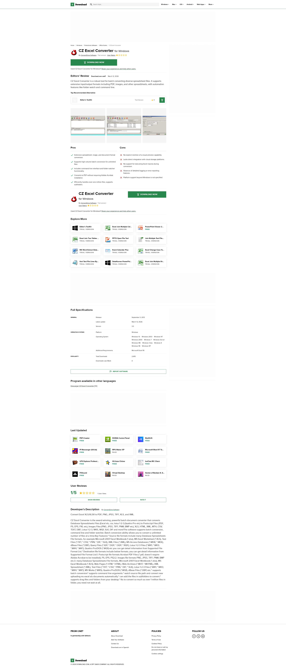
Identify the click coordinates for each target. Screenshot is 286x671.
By (87, 55)
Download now (95, 62)
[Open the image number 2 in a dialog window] (160, 125)
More (210, 4)
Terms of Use (156, 640)
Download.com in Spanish (120, 647)
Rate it (143, 500)
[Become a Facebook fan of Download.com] (194, 636)
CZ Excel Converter (104, 50)
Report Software (120, 371)
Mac (173, 4)
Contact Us (115, 644)
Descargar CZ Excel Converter (82, 386)
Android (189, 4)
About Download (117, 636)
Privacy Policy (156, 636)
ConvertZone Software (111, 510)
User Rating (111, 55)
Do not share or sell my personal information (160, 648)
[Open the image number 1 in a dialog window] (124, 125)
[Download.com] (79, 4)
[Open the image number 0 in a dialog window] (88, 125)
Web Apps (200, 4)
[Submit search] (91, 4)
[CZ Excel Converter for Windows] (74, 52)
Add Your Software (117, 640)
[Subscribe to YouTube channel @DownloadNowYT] (203, 636)
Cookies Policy (157, 644)
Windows (164, 4)
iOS (181, 4)
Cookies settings (157, 654)
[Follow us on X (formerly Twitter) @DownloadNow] (198, 636)
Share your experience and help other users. (118, 69)
